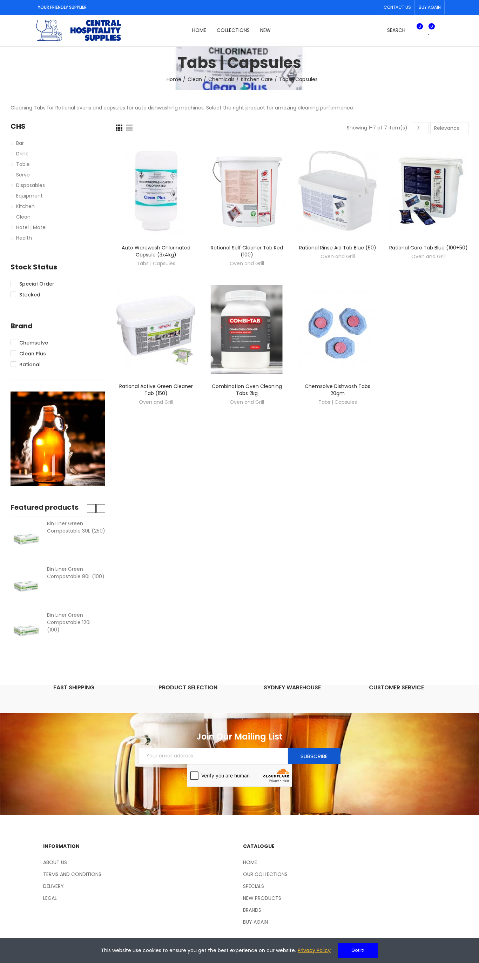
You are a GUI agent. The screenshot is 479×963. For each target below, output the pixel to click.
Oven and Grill (247, 263)
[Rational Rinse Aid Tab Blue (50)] (337, 191)
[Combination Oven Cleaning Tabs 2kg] (247, 329)
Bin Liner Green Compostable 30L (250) (76, 527)
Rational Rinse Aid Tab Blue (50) (337, 247)
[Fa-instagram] (372, 7)
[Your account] (441, 30)
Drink (22, 153)
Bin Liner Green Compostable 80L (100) (75, 573)
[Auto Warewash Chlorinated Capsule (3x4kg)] (156, 191)
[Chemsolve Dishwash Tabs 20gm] (337, 329)
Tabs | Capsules (156, 263)
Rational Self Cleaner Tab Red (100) (247, 251)
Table (23, 164)
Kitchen (25, 206)
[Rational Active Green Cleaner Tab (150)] (156, 329)
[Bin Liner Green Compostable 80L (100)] (26, 585)
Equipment (29, 195)
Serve (23, 174)
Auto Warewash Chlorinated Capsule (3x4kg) (156, 251)
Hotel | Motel (31, 227)
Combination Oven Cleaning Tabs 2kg (247, 390)
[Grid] (119, 128)
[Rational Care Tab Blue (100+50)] (428, 191)
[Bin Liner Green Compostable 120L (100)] (26, 630)
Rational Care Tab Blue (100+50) (428, 247)
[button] (397, 7)
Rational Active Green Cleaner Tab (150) (156, 390)
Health (24, 237)
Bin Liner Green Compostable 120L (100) (69, 622)
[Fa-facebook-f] (361, 7)
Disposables (30, 185)
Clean (23, 216)
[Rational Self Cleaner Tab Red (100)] (247, 191)
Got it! (357, 950)
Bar (20, 143)
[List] (129, 128)
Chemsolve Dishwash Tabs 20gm (337, 390)
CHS (18, 126)
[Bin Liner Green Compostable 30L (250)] (26, 539)
